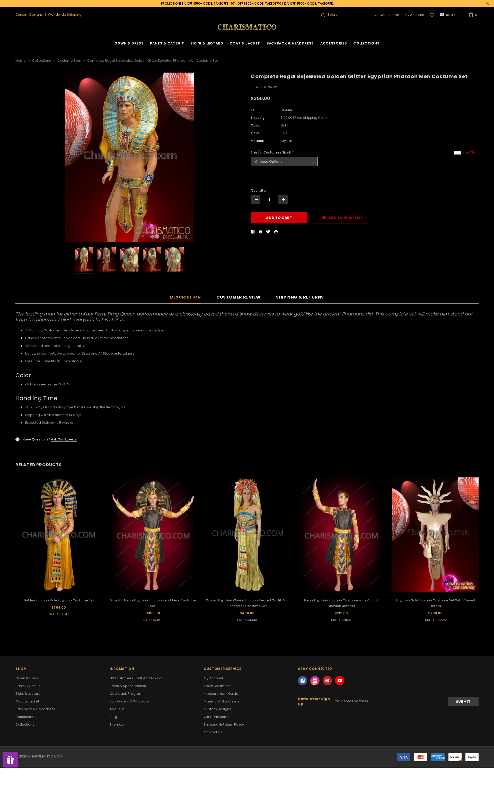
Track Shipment (217, 685)
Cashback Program (126, 693)
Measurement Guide (221, 693)
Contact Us (213, 732)
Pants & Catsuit (167, 43)
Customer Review (238, 297)
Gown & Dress (129, 43)
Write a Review (266, 87)
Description (185, 297)
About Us (117, 709)
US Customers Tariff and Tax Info (136, 678)
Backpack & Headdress (290, 43)
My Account (414, 14)
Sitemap (117, 724)
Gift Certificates (386, 14)
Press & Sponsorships (128, 685)
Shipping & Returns (300, 297)
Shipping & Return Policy (224, 724)
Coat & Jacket (245, 43)
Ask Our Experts (64, 439)
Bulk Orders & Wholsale (129, 701)
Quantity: (258, 190)
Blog (113, 716)
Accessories (333, 43)
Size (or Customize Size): (271, 152)
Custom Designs (217, 709)
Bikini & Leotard (206, 43)
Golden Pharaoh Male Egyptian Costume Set (58, 600)
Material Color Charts (221, 701)
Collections (366, 43)
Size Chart (471, 152)
